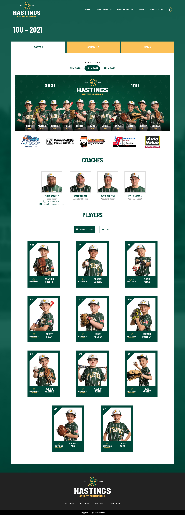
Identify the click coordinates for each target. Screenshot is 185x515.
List (107, 229)
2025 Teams (102, 9)
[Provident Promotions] (98, 512)
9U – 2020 (75, 68)
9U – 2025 (84, 503)
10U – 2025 (100, 503)
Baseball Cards (86, 229)
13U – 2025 (115, 503)
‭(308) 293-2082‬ (53, 201)
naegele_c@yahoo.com (53, 204)
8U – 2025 (69, 503)
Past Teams (123, 9)
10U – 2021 (92, 68)
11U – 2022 (109, 68)
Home (87, 9)
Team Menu (92, 62)
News (141, 9)
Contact (154, 9)
